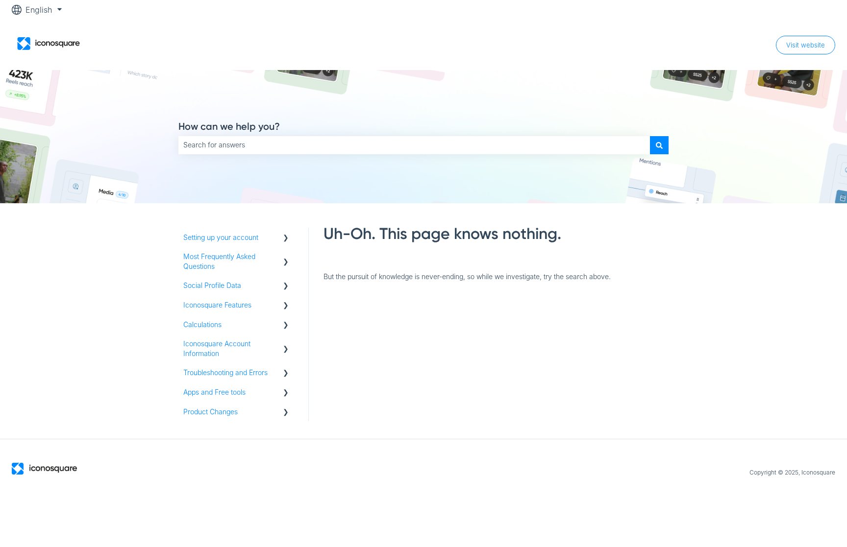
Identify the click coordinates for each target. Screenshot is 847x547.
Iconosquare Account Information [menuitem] (216, 348)
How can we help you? (229, 126)
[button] (286, 239)
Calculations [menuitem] (202, 324)
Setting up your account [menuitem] (220, 237)
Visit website (805, 45)
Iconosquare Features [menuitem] (217, 305)
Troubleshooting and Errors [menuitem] (225, 372)
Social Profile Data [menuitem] (212, 285)
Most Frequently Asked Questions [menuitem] (219, 261)
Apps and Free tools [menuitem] (214, 392)
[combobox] (414, 145)
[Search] (659, 145)
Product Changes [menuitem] (210, 411)
